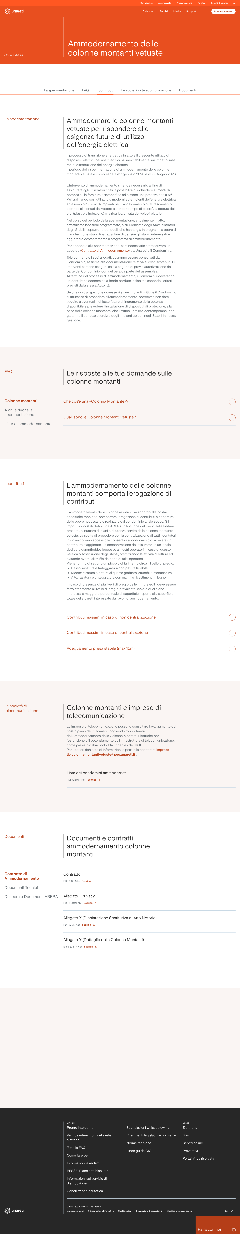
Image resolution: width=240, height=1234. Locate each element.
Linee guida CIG (139, 1151)
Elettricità (190, 1128)
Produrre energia (184, 3)
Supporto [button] (191, 11)
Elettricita (19, 55)
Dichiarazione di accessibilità (149, 1211)
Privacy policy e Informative (101, 1211)
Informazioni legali (75, 1211)
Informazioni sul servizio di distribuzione (87, 1181)
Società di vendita (219, 3)
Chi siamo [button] (148, 11)
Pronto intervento (225, 11)
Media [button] (177, 11)
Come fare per (78, 1155)
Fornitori (202, 3)
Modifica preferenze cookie (179, 1211)
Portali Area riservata (198, 1158)
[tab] (31, 402)
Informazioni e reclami (83, 1163)
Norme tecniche (138, 1143)
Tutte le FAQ (76, 1148)
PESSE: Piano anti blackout (87, 1171)
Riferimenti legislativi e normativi (151, 1135)
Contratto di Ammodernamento (105, 250)
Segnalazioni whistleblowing (148, 1128)
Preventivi (190, 1151)
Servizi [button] (164, 11)
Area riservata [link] (164, 3)
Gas (186, 1135)
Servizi (9, 55)
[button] (234, 3)
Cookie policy (124, 1211)
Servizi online (193, 1143)
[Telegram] (232, 1211)
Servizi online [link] (146, 3)
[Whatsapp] (226, 1211)
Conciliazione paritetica (85, 1191)
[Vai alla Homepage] (14, 11)
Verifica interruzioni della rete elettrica (89, 1137)
